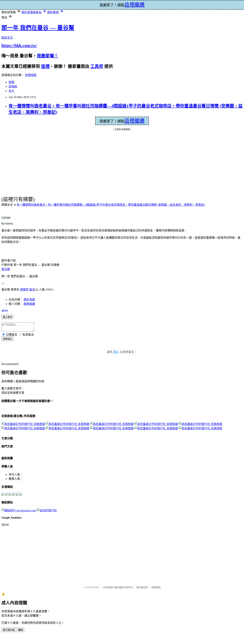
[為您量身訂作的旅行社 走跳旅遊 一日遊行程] (67, 428)
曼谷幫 (5, 269)
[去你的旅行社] (47, 510)
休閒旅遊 (30, 75)
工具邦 (96, 66)
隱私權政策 (142, 587)
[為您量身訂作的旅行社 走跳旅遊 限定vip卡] (200, 428)
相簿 (11, 82)
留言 (32, 289)
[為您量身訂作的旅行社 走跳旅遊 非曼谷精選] (156, 424)
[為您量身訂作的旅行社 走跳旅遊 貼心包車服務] (112, 428)
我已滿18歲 (9, 630)
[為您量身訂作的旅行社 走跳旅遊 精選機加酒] (23, 424)
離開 (20, 630)
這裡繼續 (135, 121)
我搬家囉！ (47, 55)
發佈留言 (7, 339)
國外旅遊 (29, 299)
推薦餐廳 (29, 303)
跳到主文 (7, 37)
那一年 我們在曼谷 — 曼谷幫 (37, 28)
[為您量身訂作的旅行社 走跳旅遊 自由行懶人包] (67, 424)
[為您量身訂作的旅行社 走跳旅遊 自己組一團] (23, 428)
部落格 (13, 86)
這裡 (45, 66)
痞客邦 (24, 289)
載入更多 (7, 317)
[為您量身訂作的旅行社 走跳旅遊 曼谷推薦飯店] (112, 424)
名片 (11, 90)
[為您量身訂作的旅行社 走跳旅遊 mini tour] (200, 424)
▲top (4, 310)
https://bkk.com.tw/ (19, 45)
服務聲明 (156, 587)
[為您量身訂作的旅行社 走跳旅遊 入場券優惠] (156, 428)
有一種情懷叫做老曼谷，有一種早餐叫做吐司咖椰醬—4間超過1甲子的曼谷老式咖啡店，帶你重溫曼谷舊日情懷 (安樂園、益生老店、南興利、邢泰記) (111, 204)
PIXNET (95, 587)
